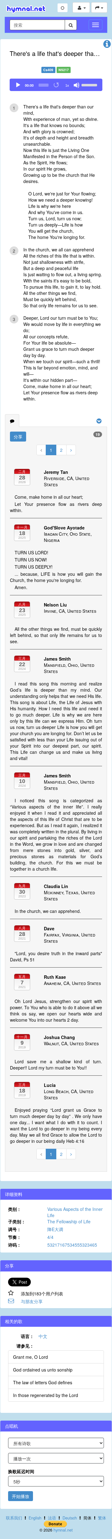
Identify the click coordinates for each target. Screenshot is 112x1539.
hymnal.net (63, 1530)
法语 (52, 1518)
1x (67, 85)
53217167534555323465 (72, 1245)
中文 (43, 1336)
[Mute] (76, 85)
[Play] (18, 85)
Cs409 (48, 69)
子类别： (17, 1221)
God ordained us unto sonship (42, 1370)
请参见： (25, 1346)
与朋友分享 (32, 1301)
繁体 (102, 1518)
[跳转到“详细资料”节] (107, 45)
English (35, 1518)
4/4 (50, 1237)
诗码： (14, 1245)
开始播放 (20, 1496)
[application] (56, 85)
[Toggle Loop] (57, 85)
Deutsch (70, 1518)
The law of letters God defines (42, 1382)
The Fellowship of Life (69, 1221)
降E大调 (55, 1229)
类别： (14, 1209)
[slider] (90, 84)
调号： (14, 1229)
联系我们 (14, 1518)
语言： (27, 1336)
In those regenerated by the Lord (45, 1395)
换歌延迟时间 (21, 1471)
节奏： (14, 1237)
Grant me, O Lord (30, 1357)
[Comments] (12, 420)
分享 (18, 436)
